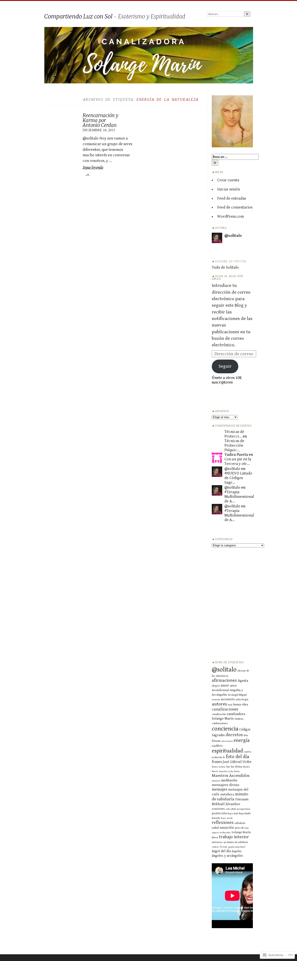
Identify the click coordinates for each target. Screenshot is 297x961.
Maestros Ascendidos (231, 775)
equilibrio (217, 745)
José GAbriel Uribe (237, 762)
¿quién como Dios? (236, 847)
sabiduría (239, 823)
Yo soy (223, 846)
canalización (219, 714)
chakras (239, 718)
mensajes (219, 789)
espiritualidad (227, 751)
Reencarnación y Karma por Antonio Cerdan (100, 120)
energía (242, 740)
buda (230, 704)
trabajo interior (234, 837)
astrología (242, 699)
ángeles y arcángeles (227, 856)
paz (234, 809)
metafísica (227, 794)
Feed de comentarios (234, 207)
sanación (227, 827)
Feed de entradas (231, 198)
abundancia (222, 676)
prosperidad (243, 809)
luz (228, 766)
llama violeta (218, 766)
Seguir (225, 366)
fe (224, 757)
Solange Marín (241, 832)
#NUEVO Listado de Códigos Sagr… (238, 478)
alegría (216, 685)
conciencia (225, 728)
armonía (216, 699)
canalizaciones (225, 709)
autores (219, 704)
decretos (234, 734)
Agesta (243, 680)
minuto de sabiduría (230, 797)
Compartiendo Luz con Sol (78, 16)
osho (228, 809)
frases (217, 761)
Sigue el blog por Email (227, 277)
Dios (246, 735)
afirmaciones (224, 680)
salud (215, 828)
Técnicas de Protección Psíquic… (234, 445)
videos (215, 846)
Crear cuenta (228, 180)
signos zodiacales (221, 832)
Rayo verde (227, 818)
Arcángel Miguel (237, 695)
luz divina (236, 766)
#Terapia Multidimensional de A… (239, 496)
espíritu (247, 752)
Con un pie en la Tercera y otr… (237, 461)
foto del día (237, 756)
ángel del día (221, 851)
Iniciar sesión (228, 189)
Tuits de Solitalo (225, 267)
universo (217, 842)
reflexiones (223, 822)
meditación (229, 780)
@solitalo (232, 468)
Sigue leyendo (93, 170)
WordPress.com (230, 216)
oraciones (218, 809)
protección (219, 813)
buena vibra (240, 704)
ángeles (237, 851)
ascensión (228, 699)
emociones (227, 741)
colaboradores (220, 723)
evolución (217, 757)
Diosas (216, 741)
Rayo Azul (233, 813)
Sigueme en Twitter (230, 261)
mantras (216, 780)
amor (224, 685)
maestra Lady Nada (229, 771)
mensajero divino (225, 785)
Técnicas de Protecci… (234, 434)
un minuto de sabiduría (236, 842)
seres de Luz (242, 828)
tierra (215, 837)
